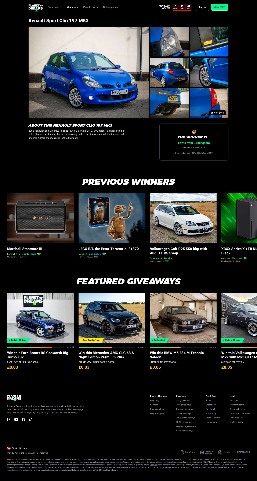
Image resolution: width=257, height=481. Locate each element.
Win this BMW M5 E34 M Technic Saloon (177, 355)
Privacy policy (236, 417)
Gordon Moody (37, 467)
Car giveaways (183, 400)
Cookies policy (236, 422)
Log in (202, 7)
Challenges (211, 404)
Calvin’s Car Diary (24, 409)
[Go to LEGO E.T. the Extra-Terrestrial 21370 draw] (112, 218)
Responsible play (237, 409)
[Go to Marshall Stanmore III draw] (40, 218)
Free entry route (237, 404)
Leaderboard (211, 422)
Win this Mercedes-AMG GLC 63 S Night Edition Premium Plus (106, 355)
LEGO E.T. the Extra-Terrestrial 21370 (109, 249)
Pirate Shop (211, 413)
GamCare (154, 464)
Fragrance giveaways (186, 426)
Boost (208, 400)
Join (219, 7)
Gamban (116, 467)
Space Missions (213, 417)
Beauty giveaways (184, 430)
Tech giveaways (183, 404)
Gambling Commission (192, 462)
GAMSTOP (206, 467)
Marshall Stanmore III (24, 249)
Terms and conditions (240, 413)
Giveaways (155, 400)
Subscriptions (110, 7)
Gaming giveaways (185, 409)
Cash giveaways (183, 413)
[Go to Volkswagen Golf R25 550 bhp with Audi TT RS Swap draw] (183, 218)
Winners (154, 404)
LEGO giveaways (184, 422)
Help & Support (157, 413)
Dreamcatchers (157, 409)
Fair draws (235, 400)
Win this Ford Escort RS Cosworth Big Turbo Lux (37, 355)
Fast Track (210, 409)
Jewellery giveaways (185, 417)
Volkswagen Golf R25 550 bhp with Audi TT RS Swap (178, 251)
